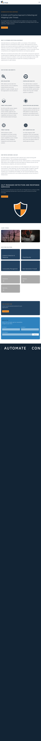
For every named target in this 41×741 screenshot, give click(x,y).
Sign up (35, 334)
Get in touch (4, 27)
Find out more (4, 196)
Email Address (5, 332)
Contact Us (6, 311)
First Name (4, 327)
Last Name (23, 327)
